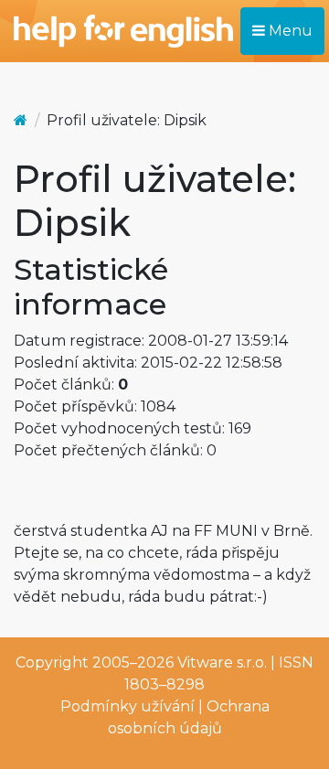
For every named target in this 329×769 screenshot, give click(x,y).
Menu (289, 30)
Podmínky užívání (127, 706)
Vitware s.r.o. (222, 662)
